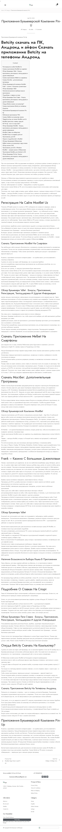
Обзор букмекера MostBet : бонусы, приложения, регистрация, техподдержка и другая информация (15, 128)
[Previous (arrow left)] (3, 416)
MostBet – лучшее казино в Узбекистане (14, 150)
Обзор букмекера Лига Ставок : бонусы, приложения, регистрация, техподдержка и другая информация (15, 99)
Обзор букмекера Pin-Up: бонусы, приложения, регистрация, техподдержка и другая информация (15, 156)
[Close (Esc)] (60, 2)
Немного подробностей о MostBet (12, 139)
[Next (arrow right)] (59, 416)
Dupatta (33, 804)
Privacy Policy (34, 785)
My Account (6, 804)
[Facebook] (43, 777)
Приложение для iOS (9, 137)
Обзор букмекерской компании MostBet (14, 84)
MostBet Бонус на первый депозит (12, 134)
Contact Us (5, 809)
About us (5, 801)
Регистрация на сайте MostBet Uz (12, 67)
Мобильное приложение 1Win (11, 115)
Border (32, 811)
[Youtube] (47, 777)
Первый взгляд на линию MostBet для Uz (15, 119)
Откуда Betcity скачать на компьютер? (13, 104)
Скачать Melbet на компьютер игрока (13, 117)
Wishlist (5, 806)
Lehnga (32, 809)
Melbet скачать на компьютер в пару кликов (15, 143)
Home (2, 10)
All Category (7, 10)
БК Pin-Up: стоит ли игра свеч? (11, 124)
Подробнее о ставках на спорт (11, 95)
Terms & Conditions (35, 788)
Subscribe (17, 820)
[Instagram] (45, 777)
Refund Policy (34, 793)
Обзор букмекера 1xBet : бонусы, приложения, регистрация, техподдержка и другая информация (15, 73)
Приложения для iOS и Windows (12, 148)
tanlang (41, 239)
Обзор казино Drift (8, 145)
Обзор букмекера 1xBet (9, 89)
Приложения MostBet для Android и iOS (14, 152)
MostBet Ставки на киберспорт (11, 132)
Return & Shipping (35, 790)
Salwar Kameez (34, 806)
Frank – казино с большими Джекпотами (14, 86)
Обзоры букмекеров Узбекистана (12, 141)
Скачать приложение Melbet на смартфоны (15, 78)
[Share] (56, 2)
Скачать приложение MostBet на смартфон (15, 69)
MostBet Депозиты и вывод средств (13, 121)
